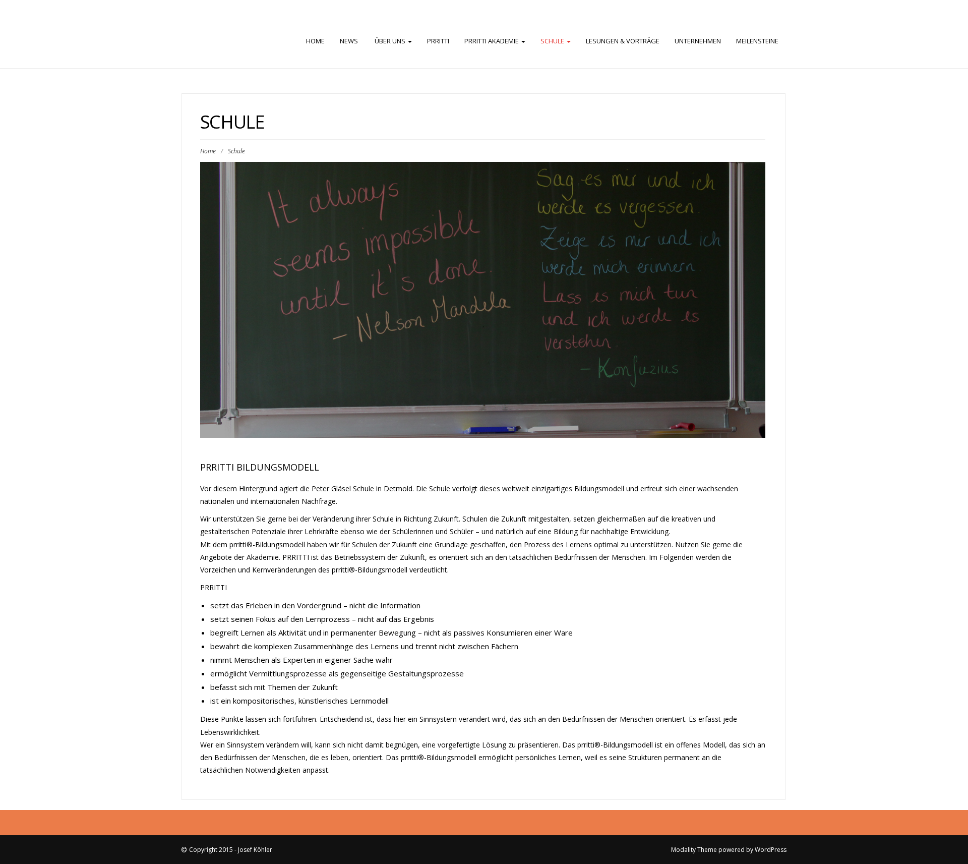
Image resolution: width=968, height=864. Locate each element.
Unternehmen (698, 40)
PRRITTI (438, 40)
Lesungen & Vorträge (622, 40)
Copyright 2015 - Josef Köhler (230, 849)
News (349, 40)
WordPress (770, 849)
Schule (553, 40)
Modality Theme (694, 849)
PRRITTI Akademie (492, 40)
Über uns (390, 40)
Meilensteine (757, 40)
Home (315, 40)
